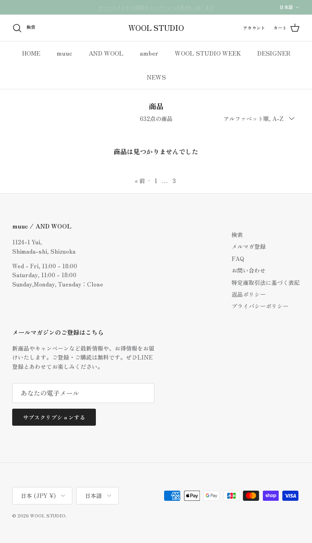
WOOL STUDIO (47, 515)
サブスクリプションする (54, 417)
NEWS (156, 77)
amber (149, 53)
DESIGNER (273, 53)
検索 (237, 235)
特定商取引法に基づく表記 (266, 282)
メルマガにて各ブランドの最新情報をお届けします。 (156, 10)
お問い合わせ (249, 270)
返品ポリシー (249, 294)
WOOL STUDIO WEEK (208, 53)
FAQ (238, 258)
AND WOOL (106, 53)
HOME (31, 53)
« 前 (140, 181)
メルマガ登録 (249, 246)
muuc (64, 53)
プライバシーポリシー (260, 306)
